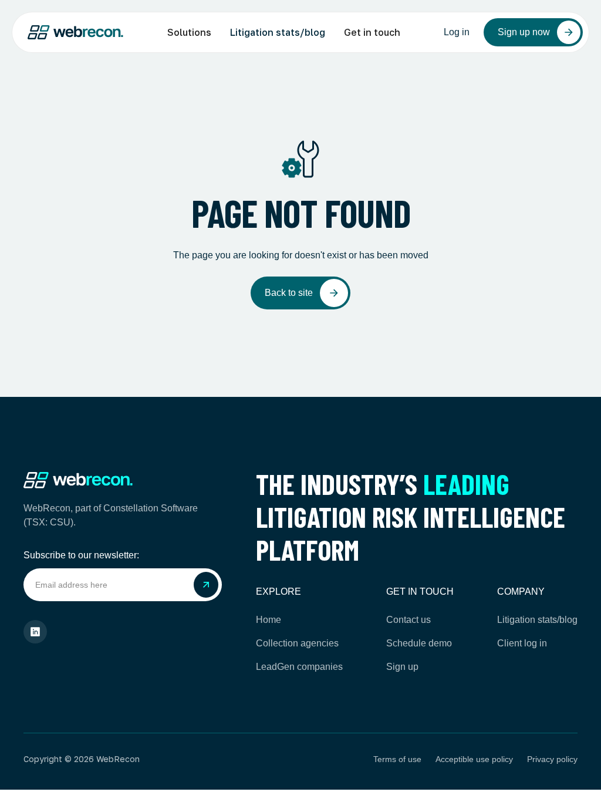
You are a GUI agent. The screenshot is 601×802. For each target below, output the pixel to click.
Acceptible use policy (474, 759)
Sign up (402, 667)
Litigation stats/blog (277, 32)
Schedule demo (419, 643)
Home (268, 620)
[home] (75, 32)
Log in (457, 32)
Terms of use (397, 759)
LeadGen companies (299, 667)
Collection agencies (297, 643)
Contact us (408, 620)
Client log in (522, 643)
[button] (189, 32)
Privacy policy (552, 759)
